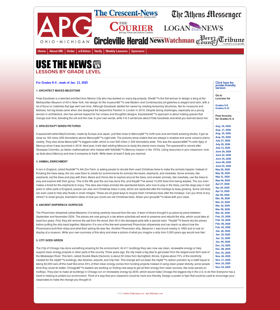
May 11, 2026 (222, 176)
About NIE (56, 51)
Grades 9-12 (222, 108)
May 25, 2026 (222, 169)
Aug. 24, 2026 (223, 126)
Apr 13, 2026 (222, 191)
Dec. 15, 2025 (222, 245)
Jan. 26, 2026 (222, 231)
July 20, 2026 (222, 144)
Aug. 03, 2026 (223, 137)
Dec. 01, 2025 (222, 252)
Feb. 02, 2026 (222, 227)
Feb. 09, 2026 (222, 223)
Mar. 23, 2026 (222, 202)
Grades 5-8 (221, 105)
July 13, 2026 (222, 147)
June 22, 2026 (223, 155)
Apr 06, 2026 (222, 195)
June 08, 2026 (223, 162)
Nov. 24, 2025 (222, 256)
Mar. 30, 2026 (222, 198)
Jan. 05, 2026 (222, 241)
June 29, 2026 (223, 151)
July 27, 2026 (222, 140)
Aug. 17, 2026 (223, 130)
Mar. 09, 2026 (222, 209)
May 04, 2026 (222, 180)
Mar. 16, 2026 (222, 205)
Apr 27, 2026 (222, 184)
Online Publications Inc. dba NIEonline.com (143, 293)
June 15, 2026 (223, 158)
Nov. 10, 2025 (222, 263)
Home (42, 51)
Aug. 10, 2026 (223, 133)
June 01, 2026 (223, 166)
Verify (98, 51)
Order (71, 51)
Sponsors (137, 51)
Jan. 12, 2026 (222, 238)
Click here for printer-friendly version (225, 85)
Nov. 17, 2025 (222, 260)
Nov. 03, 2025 (222, 267)
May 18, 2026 (222, 173)
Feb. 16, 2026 (222, 220)
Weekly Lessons (117, 51)
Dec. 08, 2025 (222, 249)
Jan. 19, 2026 (222, 234)
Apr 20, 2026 (222, 187)
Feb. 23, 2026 (222, 216)
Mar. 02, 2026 (222, 212)
